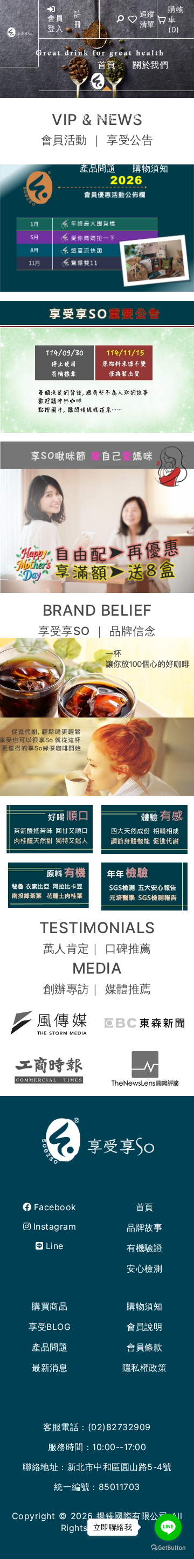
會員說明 (144, 1326)
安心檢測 (144, 1268)
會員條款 (144, 1347)
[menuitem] (106, 65)
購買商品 (49, 1306)
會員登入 (55, 23)
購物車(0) (176, 19)
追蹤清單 (147, 19)
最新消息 (49, 1367)
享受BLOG (50, 1326)
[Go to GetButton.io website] (168, 1547)
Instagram (54, 1226)
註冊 (78, 19)
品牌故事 (144, 1227)
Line (55, 1245)
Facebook (55, 1207)
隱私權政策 (144, 1367)
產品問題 (49, 1347)
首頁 (145, 1207)
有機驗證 (144, 1248)
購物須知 (144, 1306)
